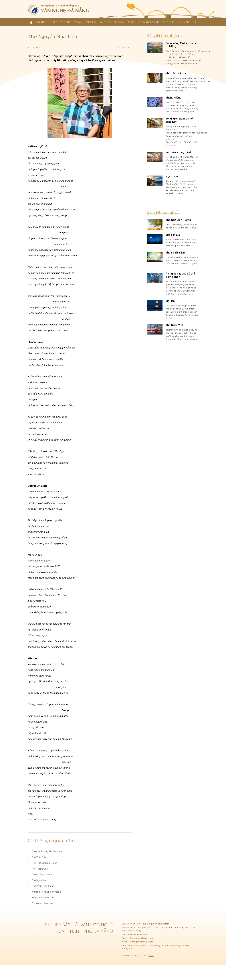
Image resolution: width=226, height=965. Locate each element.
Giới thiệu (41, 22)
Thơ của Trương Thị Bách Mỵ (47, 851)
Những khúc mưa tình (43, 897)
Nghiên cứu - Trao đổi (111, 22)
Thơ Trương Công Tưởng (44, 863)
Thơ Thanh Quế (40, 869)
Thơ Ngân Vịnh (39, 880)
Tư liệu (131, 22)
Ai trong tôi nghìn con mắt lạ (46, 892)
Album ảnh (184, 22)
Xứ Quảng (169, 22)
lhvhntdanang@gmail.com (141, 938)
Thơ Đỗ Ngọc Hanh (42, 874)
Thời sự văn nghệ (60, 22)
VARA (151, 956)
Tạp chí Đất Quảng (149, 22)
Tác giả (78, 22)
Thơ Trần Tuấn (39, 857)
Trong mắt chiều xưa (42, 903)
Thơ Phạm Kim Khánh (43, 886)
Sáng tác (90, 22)
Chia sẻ (125, 47)
